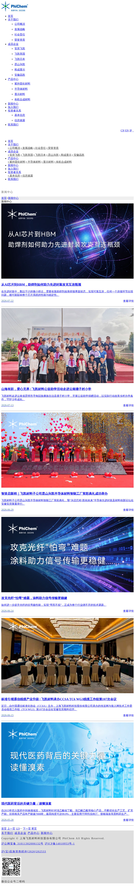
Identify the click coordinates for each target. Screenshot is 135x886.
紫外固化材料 (22, 83)
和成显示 (19, 69)
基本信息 (19, 115)
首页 (10, 16)
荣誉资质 (19, 39)
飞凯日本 (19, 59)
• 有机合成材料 (63, 161)
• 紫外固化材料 (16, 161)
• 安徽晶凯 (78, 155)
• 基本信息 (14, 175)
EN (127, 130)
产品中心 (13, 79)
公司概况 (19, 24)
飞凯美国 (19, 53)
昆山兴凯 (19, 64)
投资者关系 (14, 110)
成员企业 (13, 44)
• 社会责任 (40, 148)
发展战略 (19, 29)
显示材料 (19, 94)
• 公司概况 (14, 148)
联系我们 (13, 124)
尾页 (34, 828)
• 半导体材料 (33, 161)
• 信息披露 (27, 175)
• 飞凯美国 (27, 155)
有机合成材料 (22, 99)
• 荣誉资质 (52, 148)
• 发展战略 (27, 148)
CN (122, 130)
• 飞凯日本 (40, 155)
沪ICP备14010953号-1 (60, 843)
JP (130, 130)
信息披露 (19, 120)
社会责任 (19, 34)
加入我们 (13, 107)
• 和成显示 (65, 155)
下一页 (27, 828)
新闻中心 (13, 103)
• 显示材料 (47, 161)
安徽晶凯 (19, 74)
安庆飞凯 (19, 48)
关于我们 (13, 19)
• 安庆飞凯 (14, 155)
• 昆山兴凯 (52, 155)
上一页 (11, 828)
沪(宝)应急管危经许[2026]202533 (23, 851)
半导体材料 (21, 88)
